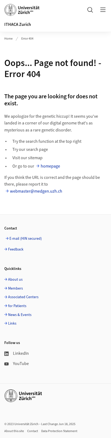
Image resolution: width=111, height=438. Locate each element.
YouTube (21, 364)
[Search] (90, 9)
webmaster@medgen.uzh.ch (36, 191)
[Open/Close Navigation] (102, 9)
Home (8, 38)
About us (15, 279)
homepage (50, 166)
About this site (14, 431)
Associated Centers (23, 297)
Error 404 (27, 38)
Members (15, 288)
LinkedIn (21, 353)
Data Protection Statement (59, 431)
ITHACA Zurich (17, 24)
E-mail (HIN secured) (25, 238)
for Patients (17, 306)
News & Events (20, 315)
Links (12, 323)
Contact (32, 431)
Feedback (15, 249)
